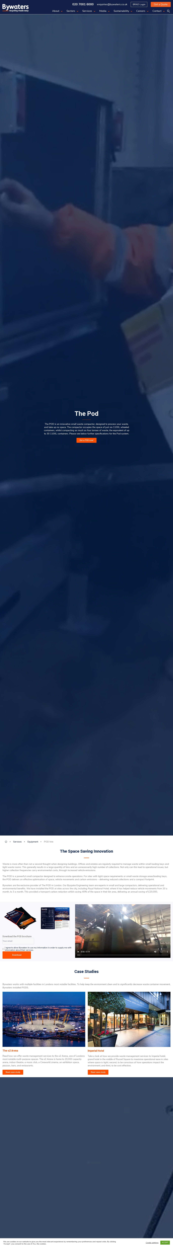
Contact (156, 11)
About (55, 11)
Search (168, 11)
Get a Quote (161, 4)
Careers (140, 11)
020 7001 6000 (83, 4)
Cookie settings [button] (152, 1243)
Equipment (32, 842)
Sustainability (121, 11)
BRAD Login (139, 4)
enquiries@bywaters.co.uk (112, 4)
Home (6, 842)
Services (87, 11)
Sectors (70, 11)
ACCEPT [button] (165, 1242)
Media (102, 11)
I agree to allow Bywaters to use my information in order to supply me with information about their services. (38, 949)
